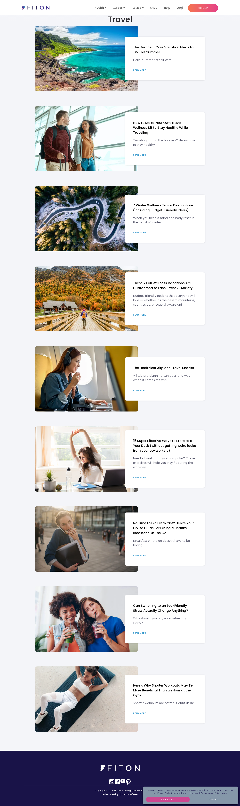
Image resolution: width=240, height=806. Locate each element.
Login (180, 8)
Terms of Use (130, 794)
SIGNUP (203, 8)
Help (167, 8)
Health (99, 8)
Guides (118, 7)
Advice (136, 7)
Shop (154, 8)
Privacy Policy (111, 794)
